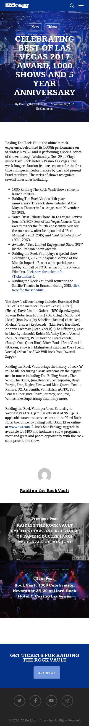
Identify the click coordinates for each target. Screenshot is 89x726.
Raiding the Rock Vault (33, 104)
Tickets (52, 27)
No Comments (44, 108)
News (35, 27)
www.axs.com (19, 427)
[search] (72, 5)
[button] (81, 5)
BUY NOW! (46, 672)
